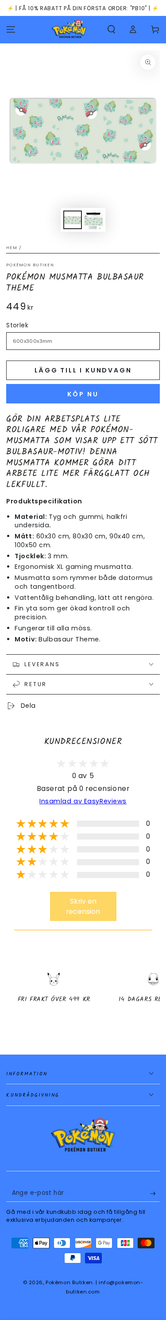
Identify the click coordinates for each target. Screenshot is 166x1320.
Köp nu (82, 394)
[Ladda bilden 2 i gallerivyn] (93, 220)
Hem (11, 247)
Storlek (17, 325)
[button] (111, 30)
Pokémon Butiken (30, 265)
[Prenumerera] (155, 1193)
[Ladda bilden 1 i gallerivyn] (72, 220)
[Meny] (11, 30)
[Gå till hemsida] (69, 29)
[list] (83, 995)
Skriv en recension (83, 906)
